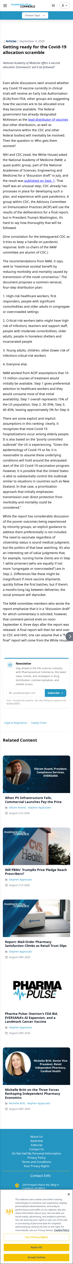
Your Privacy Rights (36, 1166)
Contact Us (36, 1149)
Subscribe (54, 693)
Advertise (36, 1141)
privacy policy (13, 703)
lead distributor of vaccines (48, 119)
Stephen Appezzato (39, 807)
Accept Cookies (36, 1257)
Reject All (36, 1247)
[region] (36, 1226)
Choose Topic (32, 15)
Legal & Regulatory (15, 722)
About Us (36, 1137)
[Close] (69, 1194)
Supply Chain (39, 722)
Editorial (36, 1145)
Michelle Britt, (17, 1103)
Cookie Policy (61, 1230)
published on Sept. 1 (39, 181)
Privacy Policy (36, 1158)
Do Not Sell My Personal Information (36, 1153)
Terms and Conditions (36, 1162)
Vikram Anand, (17, 807)
